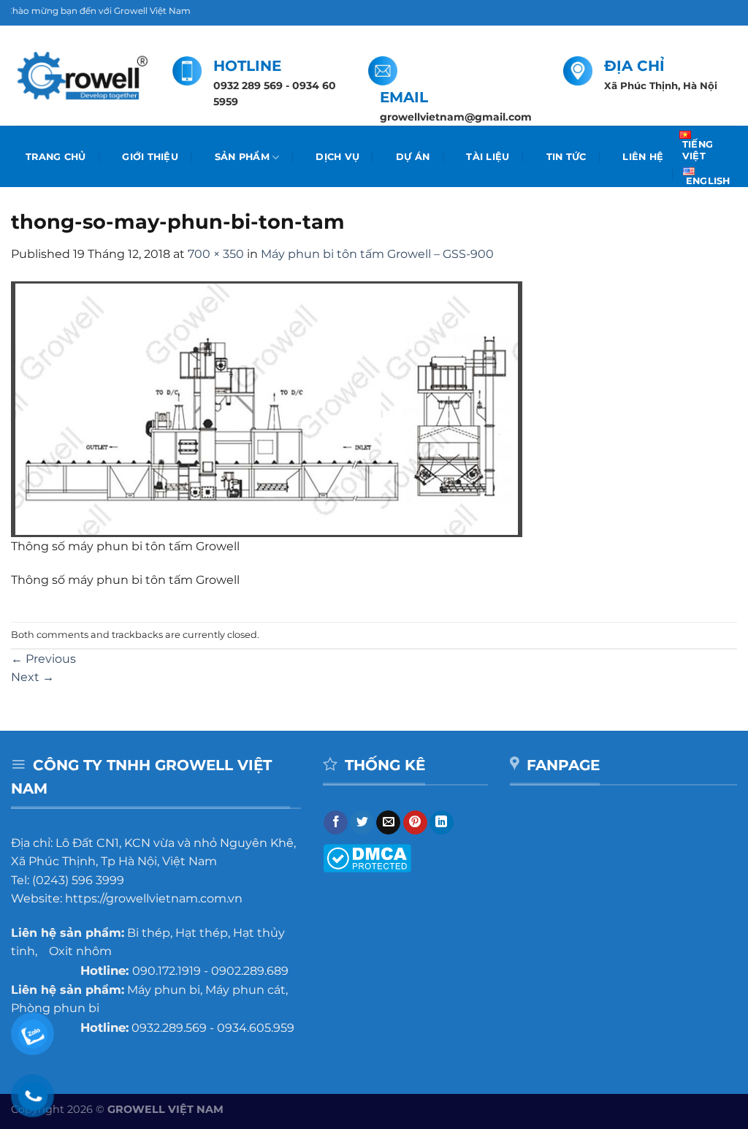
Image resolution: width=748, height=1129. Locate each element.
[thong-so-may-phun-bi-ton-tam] (266, 408)
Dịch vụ (337, 156)
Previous (43, 659)
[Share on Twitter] (362, 822)
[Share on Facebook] (336, 822)
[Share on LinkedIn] (442, 822)
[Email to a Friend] (388, 822)
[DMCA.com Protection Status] (367, 857)
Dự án (413, 156)
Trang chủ (55, 156)
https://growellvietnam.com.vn (154, 898)
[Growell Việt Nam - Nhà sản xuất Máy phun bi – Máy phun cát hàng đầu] (80, 76)
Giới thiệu (150, 156)
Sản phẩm (242, 156)
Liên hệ (642, 156)
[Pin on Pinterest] (415, 822)
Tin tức (566, 156)
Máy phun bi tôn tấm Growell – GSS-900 (377, 254)
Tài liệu (487, 156)
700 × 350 (216, 254)
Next (32, 677)
